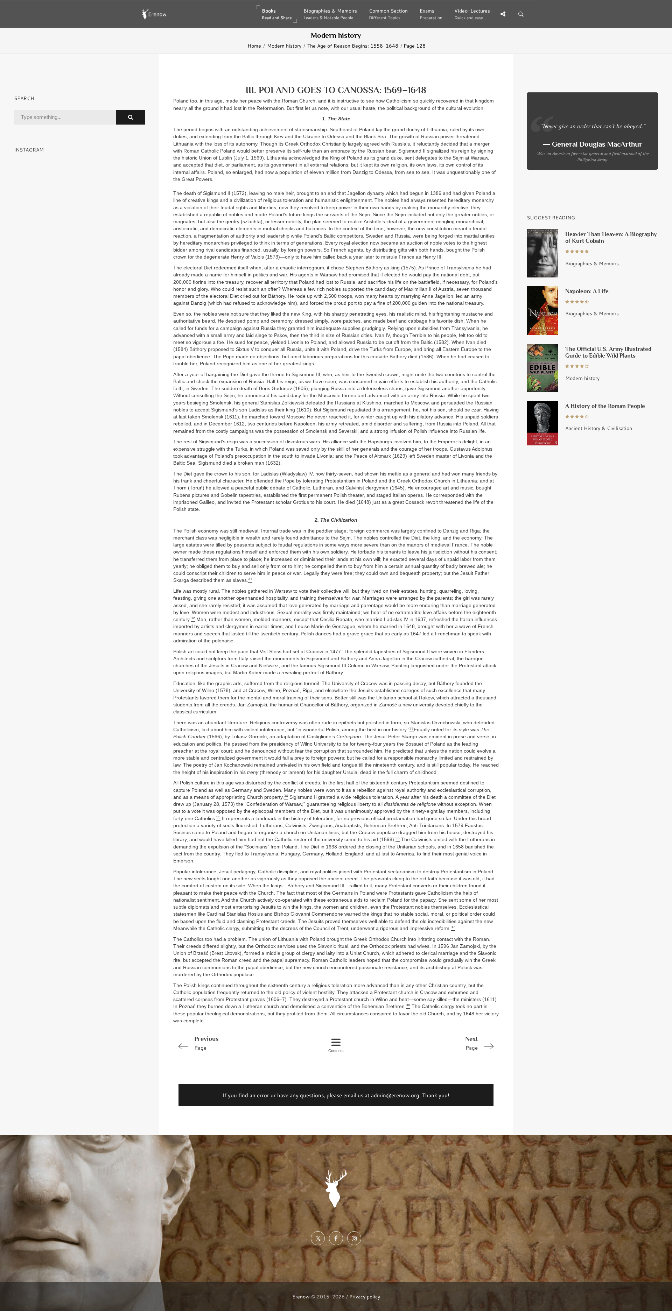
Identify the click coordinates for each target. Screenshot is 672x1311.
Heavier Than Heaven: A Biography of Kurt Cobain (611, 237)
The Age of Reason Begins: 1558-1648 (352, 46)
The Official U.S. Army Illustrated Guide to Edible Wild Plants (608, 352)
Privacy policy (364, 1296)
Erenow (301, 1296)
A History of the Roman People (605, 406)
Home (254, 46)
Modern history (284, 46)
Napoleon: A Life (587, 291)
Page (206, 1043)
